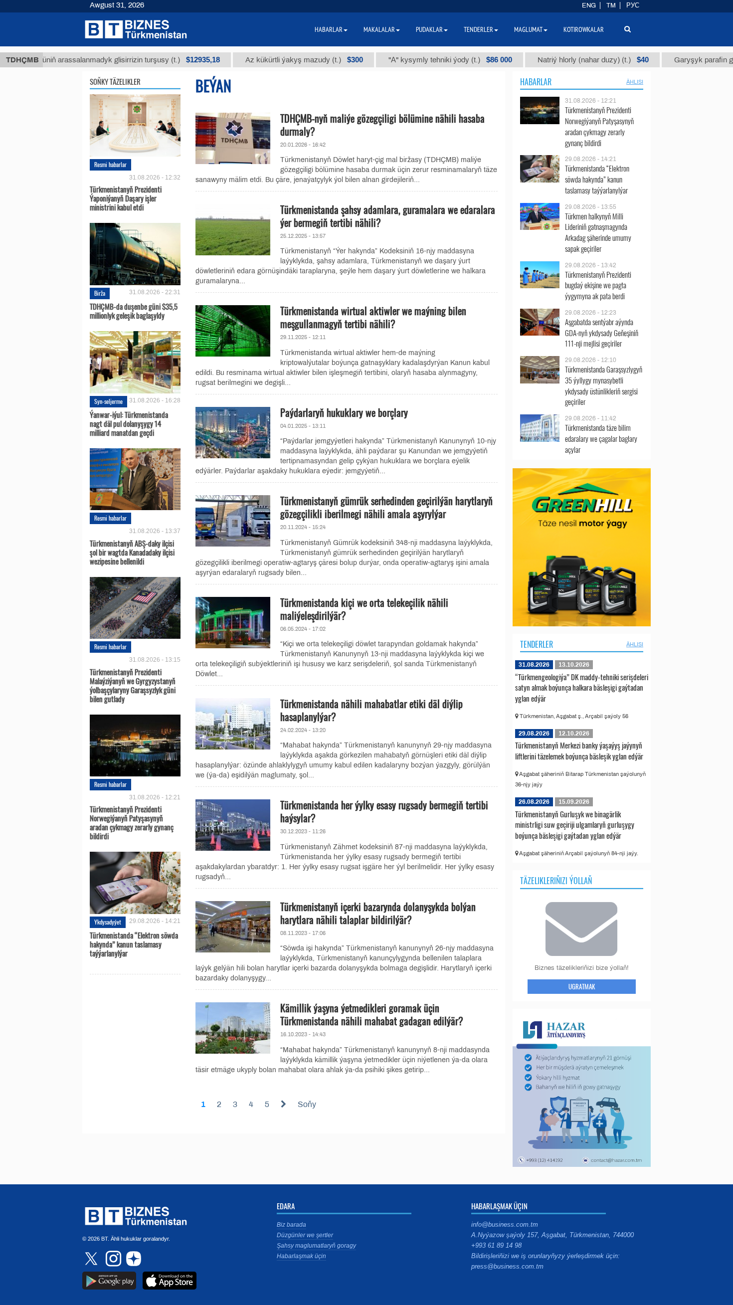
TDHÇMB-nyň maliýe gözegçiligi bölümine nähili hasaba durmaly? (382, 125)
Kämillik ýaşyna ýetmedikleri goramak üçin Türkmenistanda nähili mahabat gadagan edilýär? (371, 1014)
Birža (99, 293)
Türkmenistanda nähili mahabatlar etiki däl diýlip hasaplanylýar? (371, 710)
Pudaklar (429, 29)
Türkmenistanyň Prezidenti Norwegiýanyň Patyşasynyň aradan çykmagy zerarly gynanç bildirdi (132, 821)
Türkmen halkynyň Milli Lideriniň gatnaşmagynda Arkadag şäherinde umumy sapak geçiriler (598, 232)
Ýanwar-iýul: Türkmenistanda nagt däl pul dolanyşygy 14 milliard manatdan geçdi (129, 423)
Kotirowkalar (583, 29)
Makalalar (379, 29)
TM (611, 5)
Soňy (307, 1104)
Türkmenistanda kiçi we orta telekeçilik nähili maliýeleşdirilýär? (364, 609)
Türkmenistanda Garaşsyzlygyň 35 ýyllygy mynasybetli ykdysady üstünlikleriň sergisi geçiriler (603, 385)
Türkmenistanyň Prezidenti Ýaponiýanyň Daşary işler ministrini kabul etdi (126, 197)
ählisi (634, 82)
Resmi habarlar (110, 164)
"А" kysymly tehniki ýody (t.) (421, 60)
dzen (132, 1259)
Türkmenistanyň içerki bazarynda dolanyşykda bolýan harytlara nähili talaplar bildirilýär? (378, 913)
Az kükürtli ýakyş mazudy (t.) (275, 60)
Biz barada (291, 1224)
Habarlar (535, 82)
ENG (589, 5)
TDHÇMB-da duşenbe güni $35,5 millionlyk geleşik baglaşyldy (134, 311)
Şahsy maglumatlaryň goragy (316, 1245)
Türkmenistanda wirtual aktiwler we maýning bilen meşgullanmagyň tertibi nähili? (373, 317)
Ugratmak (581, 986)
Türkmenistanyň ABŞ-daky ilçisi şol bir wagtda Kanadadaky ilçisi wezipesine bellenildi (132, 551)
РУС (632, 5)
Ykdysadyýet (107, 922)
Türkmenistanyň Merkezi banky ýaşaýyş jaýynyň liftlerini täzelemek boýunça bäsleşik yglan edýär (579, 750)
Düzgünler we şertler (305, 1235)
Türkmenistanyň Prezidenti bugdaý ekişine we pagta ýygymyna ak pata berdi (598, 285)
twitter (92, 1259)
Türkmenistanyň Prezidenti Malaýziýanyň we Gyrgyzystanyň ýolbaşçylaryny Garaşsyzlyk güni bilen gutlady (133, 684)
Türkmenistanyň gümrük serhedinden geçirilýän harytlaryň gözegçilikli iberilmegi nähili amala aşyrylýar (386, 507)
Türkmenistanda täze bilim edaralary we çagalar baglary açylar (601, 438)
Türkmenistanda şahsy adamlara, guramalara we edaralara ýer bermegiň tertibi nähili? (387, 216)
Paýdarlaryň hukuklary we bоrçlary (344, 412)
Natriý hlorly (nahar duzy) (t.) (563, 60)
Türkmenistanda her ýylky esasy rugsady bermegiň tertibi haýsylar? (384, 811)
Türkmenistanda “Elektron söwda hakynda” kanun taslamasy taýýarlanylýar (134, 944)
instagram (112, 1259)
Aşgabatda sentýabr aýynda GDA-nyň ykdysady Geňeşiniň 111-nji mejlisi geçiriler (601, 333)
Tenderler (536, 644)
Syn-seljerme (108, 401)
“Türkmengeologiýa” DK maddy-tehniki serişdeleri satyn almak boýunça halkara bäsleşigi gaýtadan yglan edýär (581, 687)
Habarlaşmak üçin (301, 1256)
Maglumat (528, 29)
